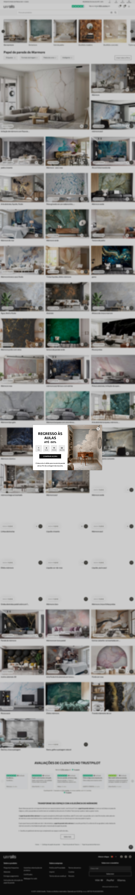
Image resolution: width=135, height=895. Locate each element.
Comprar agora (50, 456)
